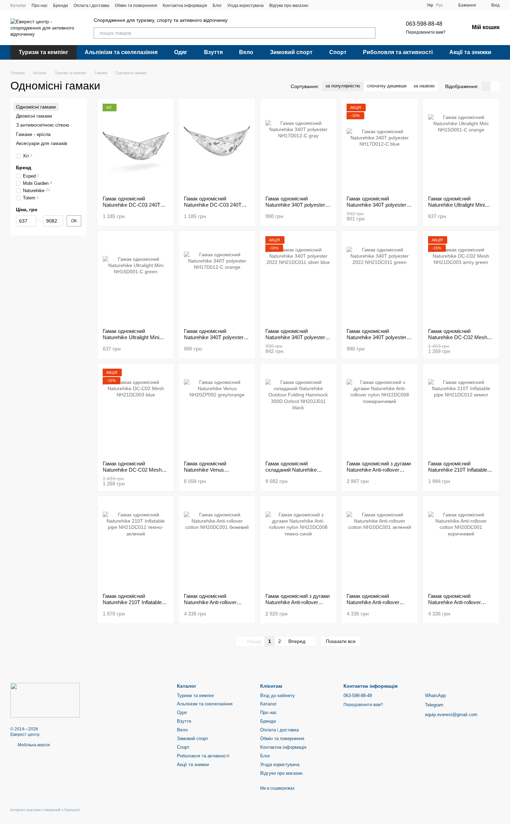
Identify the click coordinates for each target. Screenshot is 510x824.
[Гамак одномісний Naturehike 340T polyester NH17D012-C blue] (380, 147)
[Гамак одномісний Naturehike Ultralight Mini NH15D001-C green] (136, 279)
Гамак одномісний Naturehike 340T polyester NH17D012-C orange (214, 337)
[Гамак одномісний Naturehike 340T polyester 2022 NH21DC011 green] (380, 279)
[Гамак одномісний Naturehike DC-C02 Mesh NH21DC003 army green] (461, 279)
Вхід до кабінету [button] (277, 695)
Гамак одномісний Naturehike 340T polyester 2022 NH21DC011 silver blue (298, 337)
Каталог (18, 5)
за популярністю (342, 85)
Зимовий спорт (291, 52)
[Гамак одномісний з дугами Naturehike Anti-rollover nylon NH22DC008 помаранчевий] (380, 412)
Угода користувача (245, 5)
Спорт (338, 52)
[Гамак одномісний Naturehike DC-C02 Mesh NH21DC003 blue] (136, 412)
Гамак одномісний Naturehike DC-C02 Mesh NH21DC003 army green (457, 337)
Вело (246, 52)
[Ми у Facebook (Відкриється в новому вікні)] (318, 5)
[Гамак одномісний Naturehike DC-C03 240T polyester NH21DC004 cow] (136, 147)
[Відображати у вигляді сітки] (486, 86)
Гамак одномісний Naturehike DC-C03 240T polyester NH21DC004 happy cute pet (212, 208)
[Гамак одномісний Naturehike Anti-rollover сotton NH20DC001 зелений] (380, 544)
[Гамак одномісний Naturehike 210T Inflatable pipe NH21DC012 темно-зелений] (136, 544)
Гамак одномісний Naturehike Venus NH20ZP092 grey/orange (212, 470)
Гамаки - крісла (33, 134)
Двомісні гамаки (34, 116)
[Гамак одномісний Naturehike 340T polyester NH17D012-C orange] (217, 279)
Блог (217, 5)
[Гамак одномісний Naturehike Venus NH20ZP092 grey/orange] (217, 412)
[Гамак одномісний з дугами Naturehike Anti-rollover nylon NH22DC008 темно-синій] (298, 544)
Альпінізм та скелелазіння (121, 52)
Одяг (180, 52)
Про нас (40, 5)
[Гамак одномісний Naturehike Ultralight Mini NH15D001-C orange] (461, 147)
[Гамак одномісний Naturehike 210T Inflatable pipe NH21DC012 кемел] (461, 412)
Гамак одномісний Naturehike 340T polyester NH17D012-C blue (376, 205)
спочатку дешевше (387, 85)
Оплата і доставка (91, 5)
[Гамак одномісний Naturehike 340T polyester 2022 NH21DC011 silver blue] (298, 279)
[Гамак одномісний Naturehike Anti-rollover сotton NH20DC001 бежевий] (217, 544)
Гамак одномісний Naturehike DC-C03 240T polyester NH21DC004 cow (134, 205)
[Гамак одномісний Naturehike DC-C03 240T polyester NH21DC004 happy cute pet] (217, 147)
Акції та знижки (470, 52)
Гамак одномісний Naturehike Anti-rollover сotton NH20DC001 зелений (379, 602)
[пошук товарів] (369, 32)
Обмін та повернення (136, 5)
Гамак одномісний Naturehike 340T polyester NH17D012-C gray (295, 205)
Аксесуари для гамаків (41, 143)
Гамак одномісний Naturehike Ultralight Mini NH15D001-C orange (456, 205)
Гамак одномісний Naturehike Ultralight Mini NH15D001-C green (131, 337)
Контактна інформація (185, 5)
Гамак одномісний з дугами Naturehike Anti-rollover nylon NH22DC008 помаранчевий (379, 473)
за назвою (424, 85)
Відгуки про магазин (288, 5)
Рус (439, 5)
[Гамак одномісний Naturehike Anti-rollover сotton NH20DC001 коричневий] (461, 544)
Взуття (213, 52)
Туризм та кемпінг (43, 52)
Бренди (60, 5)
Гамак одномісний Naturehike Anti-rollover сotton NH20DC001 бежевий (210, 605)
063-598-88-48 (424, 24)
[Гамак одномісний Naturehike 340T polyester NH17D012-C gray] (298, 147)
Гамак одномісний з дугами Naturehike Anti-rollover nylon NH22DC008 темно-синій (297, 605)
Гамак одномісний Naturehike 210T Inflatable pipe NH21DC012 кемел (457, 470)
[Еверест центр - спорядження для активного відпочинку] (45, 699)
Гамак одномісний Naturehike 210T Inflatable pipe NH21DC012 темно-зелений (132, 605)
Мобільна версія (33, 745)
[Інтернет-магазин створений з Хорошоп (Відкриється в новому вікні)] (45, 816)
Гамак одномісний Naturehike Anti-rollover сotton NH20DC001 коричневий (454, 605)
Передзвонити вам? (425, 32)
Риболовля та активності (398, 52)
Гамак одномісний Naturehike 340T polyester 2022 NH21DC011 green (376, 337)
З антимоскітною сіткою (42, 125)
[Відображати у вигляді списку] (495, 86)
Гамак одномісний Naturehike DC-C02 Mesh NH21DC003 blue (132, 470)
